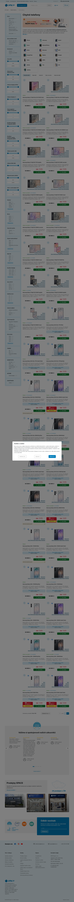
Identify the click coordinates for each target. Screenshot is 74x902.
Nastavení (37, 456)
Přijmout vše (52, 456)
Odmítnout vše (22, 456)
